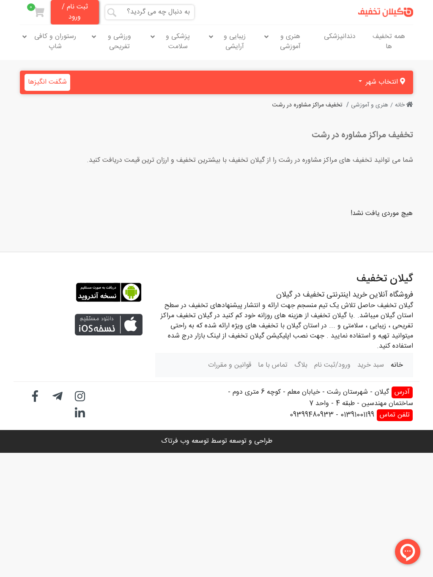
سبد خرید (370, 365)
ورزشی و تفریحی (119, 41)
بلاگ (300, 365)
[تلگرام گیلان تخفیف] (57, 395)
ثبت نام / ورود (75, 12)
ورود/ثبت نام (332, 365)
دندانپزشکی (340, 36)
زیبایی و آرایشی (235, 41)
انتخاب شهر (382, 82)
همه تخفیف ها (389, 41)
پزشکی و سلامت (178, 41)
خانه (400, 105)
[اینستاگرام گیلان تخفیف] (80, 395)
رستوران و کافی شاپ (55, 41)
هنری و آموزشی (290, 41)
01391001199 (357, 415)
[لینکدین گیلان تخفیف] (80, 412)
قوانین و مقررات (229, 365)
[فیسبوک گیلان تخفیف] (35, 395)
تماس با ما (273, 365)
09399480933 (312, 415)
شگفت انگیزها (47, 82)
